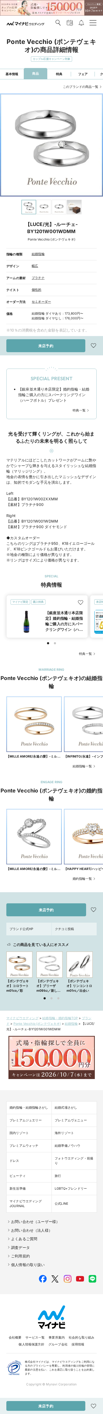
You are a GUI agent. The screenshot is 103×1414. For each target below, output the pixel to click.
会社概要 (15, 1337)
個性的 (36, 290)
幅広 (35, 266)
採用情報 (78, 1344)
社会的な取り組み (81, 1337)
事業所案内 (57, 1337)
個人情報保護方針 (31, 1344)
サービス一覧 (35, 1337)
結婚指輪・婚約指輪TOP (60, 1018)
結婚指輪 (38, 254)
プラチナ (38, 278)
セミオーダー (41, 301)
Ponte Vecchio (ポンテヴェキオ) (37, 1024)
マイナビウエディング (22, 1018)
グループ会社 (58, 1344)
